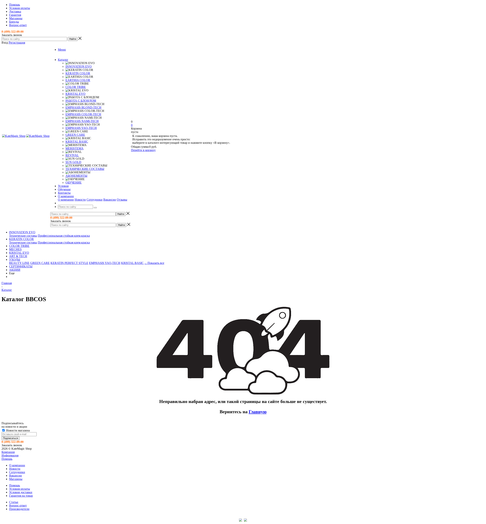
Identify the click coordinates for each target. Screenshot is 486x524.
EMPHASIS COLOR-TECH (83, 114)
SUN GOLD (73, 162)
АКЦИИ (14, 269)
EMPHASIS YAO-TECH (81, 128)
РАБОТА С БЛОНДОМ (80, 100)
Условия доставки (20, 492)
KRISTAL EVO (75, 93)
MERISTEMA (74, 148)
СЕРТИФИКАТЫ (20, 266)
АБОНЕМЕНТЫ (76, 175)
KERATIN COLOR (77, 73)
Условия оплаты (19, 488)
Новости (80, 199)
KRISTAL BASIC (76, 141)
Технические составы (23, 235)
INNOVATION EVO (78, 66)
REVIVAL (72, 155)
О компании (66, 199)
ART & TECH (18, 256)
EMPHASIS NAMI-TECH (82, 121)
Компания (8, 452)
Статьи (13, 502)
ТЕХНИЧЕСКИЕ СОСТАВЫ (84, 168)
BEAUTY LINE (19, 263)
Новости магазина (17, 430)
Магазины (15, 479)
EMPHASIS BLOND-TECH (83, 107)
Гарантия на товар (21, 495)
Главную (258, 411)
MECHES (15, 249)
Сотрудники (95, 199)
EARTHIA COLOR (77, 80)
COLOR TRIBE (75, 87)
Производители (19, 509)
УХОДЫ (14, 259)
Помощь (7, 458)
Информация (10, 455)
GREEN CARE (75, 134)
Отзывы (122, 199)
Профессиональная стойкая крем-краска (64, 235)
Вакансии (109, 199)
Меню (62, 49)
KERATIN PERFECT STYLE (69, 263)
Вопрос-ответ (18, 505)
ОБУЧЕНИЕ (73, 182)
